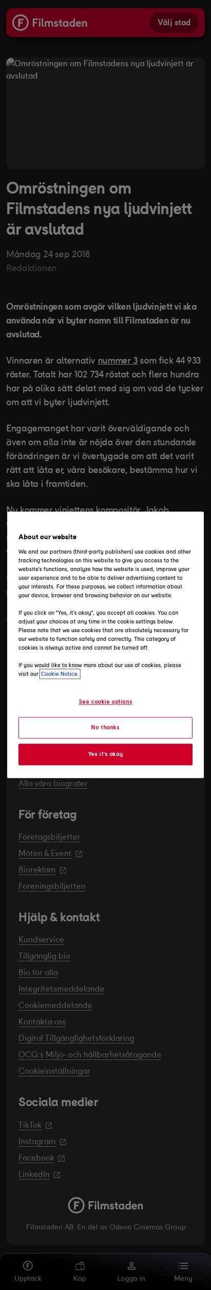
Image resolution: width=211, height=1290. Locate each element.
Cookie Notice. (60, 674)
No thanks (105, 727)
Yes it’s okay (105, 754)
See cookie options (105, 701)
